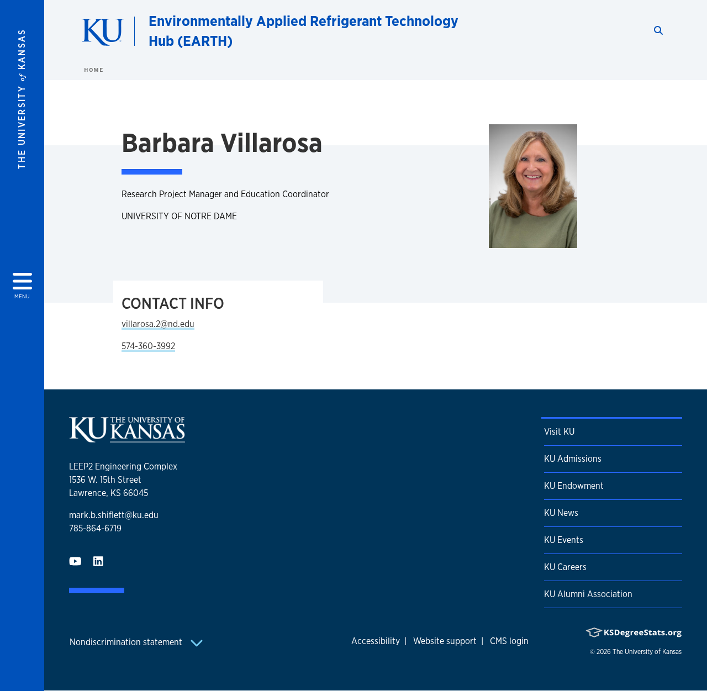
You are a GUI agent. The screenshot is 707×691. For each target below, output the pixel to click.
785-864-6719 (95, 528)
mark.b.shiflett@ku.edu (114, 515)
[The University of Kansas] (127, 438)
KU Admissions (573, 459)
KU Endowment (574, 486)
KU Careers (565, 567)
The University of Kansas (647, 651)
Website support (445, 641)
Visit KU (559, 431)
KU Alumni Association (588, 594)
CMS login (509, 641)
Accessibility (375, 641)
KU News (561, 513)
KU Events (563, 540)
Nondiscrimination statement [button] (127, 642)
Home (93, 69)
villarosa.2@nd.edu (158, 324)
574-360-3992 (148, 346)
